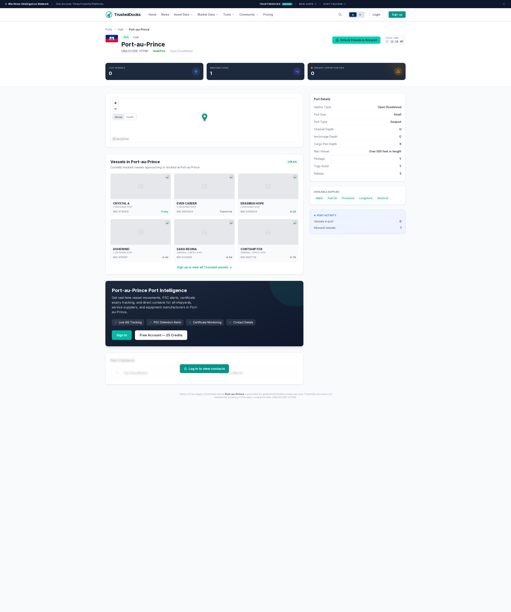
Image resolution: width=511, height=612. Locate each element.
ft (360, 14)
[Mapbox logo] (120, 139)
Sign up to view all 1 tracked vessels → (204, 267)
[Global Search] (340, 14)
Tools (227, 14)
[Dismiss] (503, 4)
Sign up (397, 14)
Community (247, 14)
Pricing (268, 14)
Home (152, 14)
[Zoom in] (115, 103)
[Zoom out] (115, 109)
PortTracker (333, 4)
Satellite (130, 116)
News (165, 14)
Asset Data (181, 14)
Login (376, 14)
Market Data (206, 14)
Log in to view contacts (207, 369)
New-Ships (306, 4)
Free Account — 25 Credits (161, 335)
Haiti (120, 29)
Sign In (122, 335)
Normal (118, 116)
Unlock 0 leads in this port (358, 40)
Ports (108, 29)
